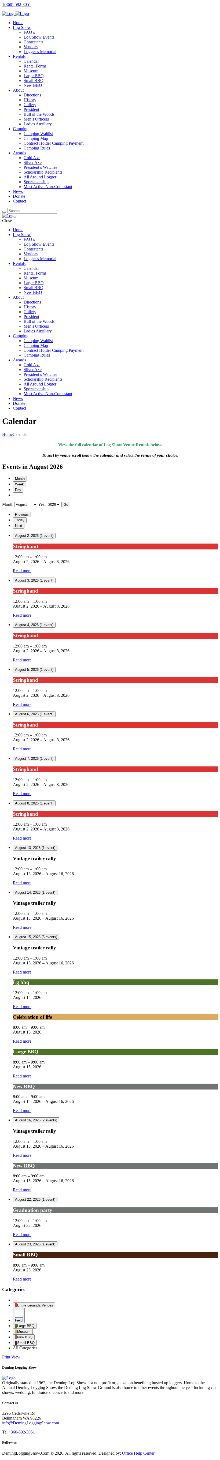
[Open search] (4, 212)
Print (11, 1357)
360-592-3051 (23, 1432)
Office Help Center (138, 1453)
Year (42, 504)
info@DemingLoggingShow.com (30, 1423)
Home (7, 434)
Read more (22, 570)
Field (19, 1320)
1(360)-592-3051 (16, 4)
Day (18, 490)
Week (19, 484)
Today (19, 520)
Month (20, 479)
